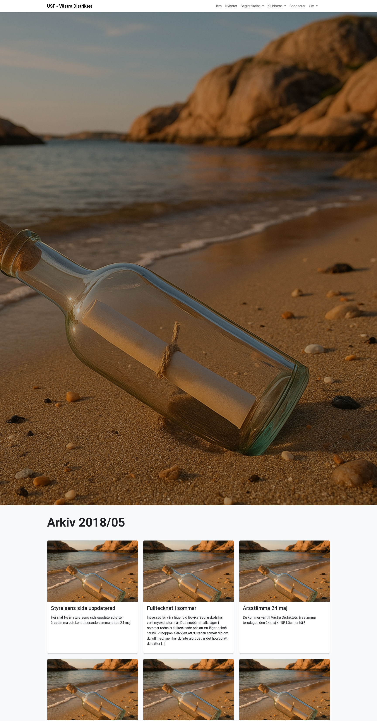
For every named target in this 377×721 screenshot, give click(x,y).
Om (311, 6)
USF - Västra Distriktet (69, 6)
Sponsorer (297, 6)
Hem (218, 6)
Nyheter (231, 6)
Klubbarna (275, 6)
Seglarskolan (250, 6)
